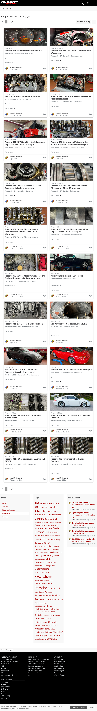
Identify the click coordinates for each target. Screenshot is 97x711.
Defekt (37, 522)
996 (42, 503)
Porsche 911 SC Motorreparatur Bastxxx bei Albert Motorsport (71, 97)
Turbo (37, 618)
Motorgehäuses (50, 566)
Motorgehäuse (39, 566)
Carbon (58, 515)
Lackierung (55, 549)
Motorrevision (42, 572)
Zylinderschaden (54, 635)
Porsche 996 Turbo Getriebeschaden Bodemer (67, 460)
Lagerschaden (43, 552)
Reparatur (41, 599)
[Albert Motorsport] (9, 3)
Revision (52, 599)
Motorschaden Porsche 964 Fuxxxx (67, 276)
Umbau (43, 619)
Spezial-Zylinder (49, 615)
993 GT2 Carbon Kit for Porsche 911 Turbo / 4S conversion (83, 540)
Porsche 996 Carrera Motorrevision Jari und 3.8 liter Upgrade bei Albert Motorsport (25, 277)
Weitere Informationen (78, 707)
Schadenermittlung (43, 606)
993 (39, 507)
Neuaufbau (48, 580)
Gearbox (56, 528)
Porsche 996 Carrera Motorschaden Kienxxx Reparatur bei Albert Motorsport (71, 230)
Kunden (56, 546)
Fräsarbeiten (48, 528)
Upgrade (52, 622)
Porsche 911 (53, 588)
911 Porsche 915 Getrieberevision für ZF (69, 324)
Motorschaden (44, 576)
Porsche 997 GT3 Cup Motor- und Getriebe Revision (70, 416)
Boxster (52, 515)
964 (36, 507)
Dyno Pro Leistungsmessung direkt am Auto (83, 524)
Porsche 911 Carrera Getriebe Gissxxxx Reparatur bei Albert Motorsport (23, 186)
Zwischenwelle (39, 632)
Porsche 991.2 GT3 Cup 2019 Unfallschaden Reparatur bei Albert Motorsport (25, 143)
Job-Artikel (6, 513)
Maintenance (40, 559)
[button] (82, 3)
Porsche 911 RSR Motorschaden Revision (24, 324)
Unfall (48, 618)
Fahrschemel (39, 528)
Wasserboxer (41, 628)
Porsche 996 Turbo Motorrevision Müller (23, 50)
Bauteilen (45, 515)
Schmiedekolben (48, 612)
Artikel (4, 503)
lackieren (46, 549)
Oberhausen (40, 583)
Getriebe (39, 532)
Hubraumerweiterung (53, 540)
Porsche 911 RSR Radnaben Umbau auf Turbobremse (23, 416)
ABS (51, 507)
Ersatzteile (52, 525)
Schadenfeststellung (41, 609)
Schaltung (38, 612)
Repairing (56, 595)
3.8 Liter (56, 504)
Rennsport (49, 592)
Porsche (41, 587)
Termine (5, 517)
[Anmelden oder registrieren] (88, 3)
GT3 (42, 539)
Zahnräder (51, 629)
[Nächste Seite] (12, 21)
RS (59, 600)
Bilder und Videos (8, 510)
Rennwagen (40, 595)
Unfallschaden (41, 622)
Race (36, 592)
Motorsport (39, 580)
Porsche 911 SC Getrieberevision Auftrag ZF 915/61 (25, 460)
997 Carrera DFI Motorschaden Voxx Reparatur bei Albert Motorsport (21, 370)
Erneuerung (45, 525)
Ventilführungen (40, 625)
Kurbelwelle (38, 549)
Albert (56, 507)
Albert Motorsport (46, 511)
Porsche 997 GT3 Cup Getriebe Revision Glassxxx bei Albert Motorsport (69, 186)
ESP (58, 525)
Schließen (91, 707)
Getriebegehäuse (51, 532)
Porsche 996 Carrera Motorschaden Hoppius (71, 369)
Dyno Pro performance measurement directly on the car (83, 504)
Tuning (57, 615)
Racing (41, 592)
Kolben (47, 543)
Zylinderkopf (58, 632)
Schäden (39, 615)
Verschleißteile (51, 625)
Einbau (58, 522)
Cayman (48, 519)
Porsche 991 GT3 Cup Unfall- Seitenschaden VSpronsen (71, 51)
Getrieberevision (40, 535)
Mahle (56, 555)
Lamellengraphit (55, 552)
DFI (41, 522)
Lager (36, 552)
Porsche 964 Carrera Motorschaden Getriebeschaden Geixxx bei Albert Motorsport (21, 231)
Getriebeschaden (53, 535)
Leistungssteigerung (44, 555)
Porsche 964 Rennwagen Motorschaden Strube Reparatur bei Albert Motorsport (69, 143)
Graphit (37, 540)
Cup (55, 518)
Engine (37, 525)
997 (37, 503)
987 (43, 507)
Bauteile (38, 515)
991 (50, 503)
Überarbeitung (39, 639)
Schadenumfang (54, 609)
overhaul (49, 583)
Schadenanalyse (41, 603)
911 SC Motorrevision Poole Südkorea (22, 96)
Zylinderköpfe (41, 635)
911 (46, 503)
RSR (61, 600)
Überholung (51, 638)
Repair (48, 595)
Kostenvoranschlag (43, 546)
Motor (49, 559)
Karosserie (39, 543)
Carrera (40, 518)
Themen (5, 506)
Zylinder (48, 632)
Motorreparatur (42, 568)
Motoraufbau (40, 562)
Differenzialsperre (50, 522)
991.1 (47, 507)
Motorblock (51, 562)
